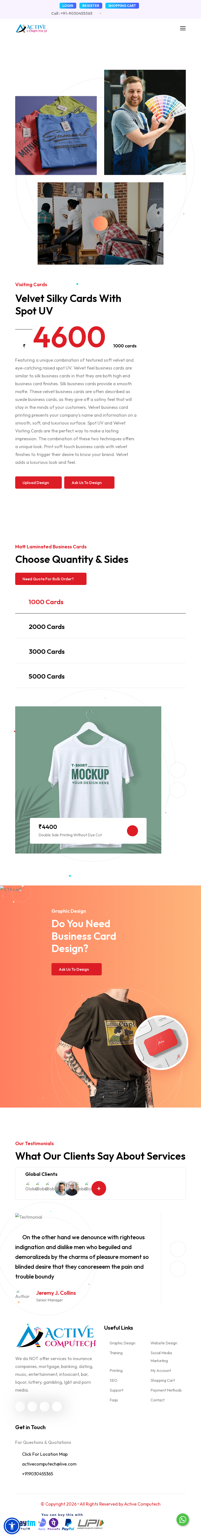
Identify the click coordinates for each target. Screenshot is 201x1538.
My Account (161, 1370)
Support (116, 1390)
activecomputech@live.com (49, 1464)
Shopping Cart (163, 1380)
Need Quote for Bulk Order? (48, 578)
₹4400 (47, 826)
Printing (116, 1370)
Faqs (114, 1399)
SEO (113, 1380)
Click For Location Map (45, 1454)
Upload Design (36, 482)
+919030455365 (37, 1474)
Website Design (164, 1342)
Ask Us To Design (87, 482)
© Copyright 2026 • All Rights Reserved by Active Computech (101, 1504)
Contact (157, 1399)
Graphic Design (122, 1342)
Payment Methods (166, 1390)
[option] (88, 779)
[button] (12, 1526)
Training (116, 1352)
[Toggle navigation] (182, 27)
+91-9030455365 (76, 13)
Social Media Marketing (161, 1356)
